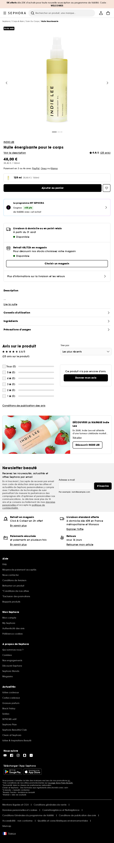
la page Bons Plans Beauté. (60, 783)
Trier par (65, 345)
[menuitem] (100, 13)
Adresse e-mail (67, 480)
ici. (69, 780)
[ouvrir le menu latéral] (4, 13)
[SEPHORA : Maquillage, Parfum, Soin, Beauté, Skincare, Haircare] (17, 13)
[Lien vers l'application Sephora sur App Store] (32, 772)
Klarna (54, 168)
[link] (86, 377)
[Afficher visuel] (57, 80)
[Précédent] (7, 83)
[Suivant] (107, 83)
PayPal (35, 168)
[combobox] (86, 351)
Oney (44, 168)
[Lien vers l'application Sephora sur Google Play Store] (13, 772)
